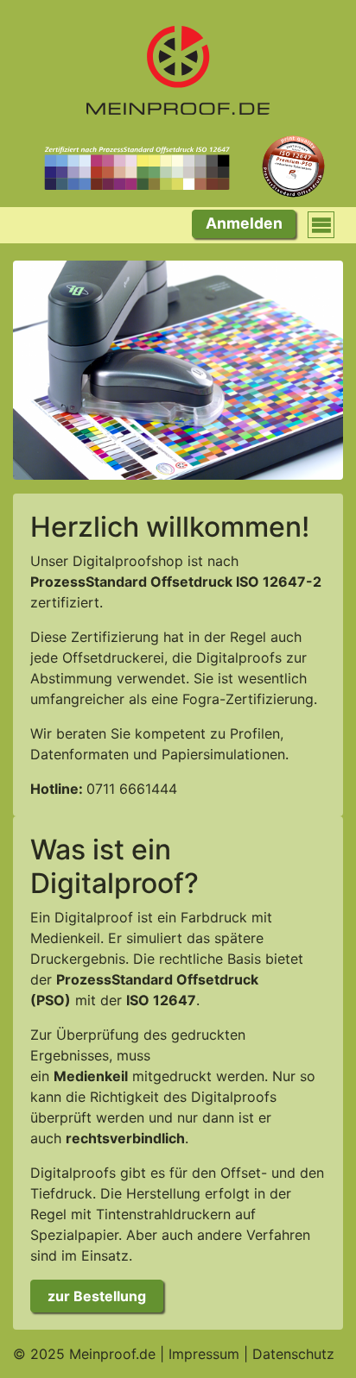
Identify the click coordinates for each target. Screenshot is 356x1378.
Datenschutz (293, 1353)
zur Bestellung (97, 1296)
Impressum (203, 1353)
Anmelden (244, 223)
